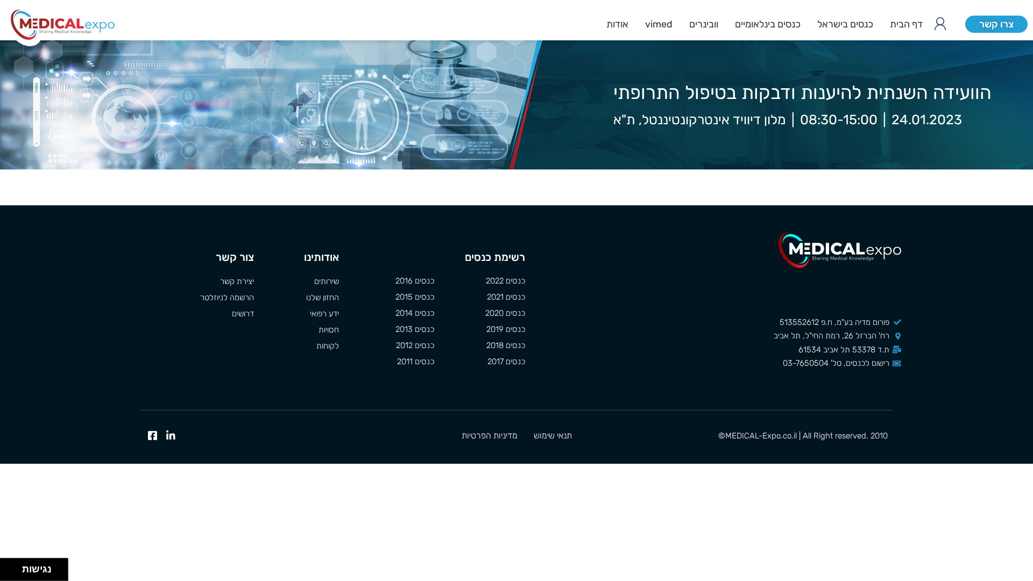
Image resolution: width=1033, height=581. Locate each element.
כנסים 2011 (415, 361)
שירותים (326, 281)
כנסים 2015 (414, 297)
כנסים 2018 (505, 345)
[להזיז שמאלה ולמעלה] (8, 567)
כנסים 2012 (415, 345)
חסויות (328, 330)
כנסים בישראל (845, 24)
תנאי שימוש (553, 435)
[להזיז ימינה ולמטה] (14, 573)
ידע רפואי (324, 313)
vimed (659, 24)
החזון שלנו (322, 297)
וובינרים (703, 24)
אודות (617, 24)
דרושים (243, 313)
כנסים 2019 (505, 329)
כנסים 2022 (505, 281)
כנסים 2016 (414, 281)
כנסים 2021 (506, 297)
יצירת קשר (237, 281)
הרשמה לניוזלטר (227, 297)
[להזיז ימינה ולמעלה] (14, 567)
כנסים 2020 (505, 313)
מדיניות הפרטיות (490, 435)
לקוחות (327, 346)
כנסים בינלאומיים (768, 24)
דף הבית (906, 24)
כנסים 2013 (414, 329)
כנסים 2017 (506, 361)
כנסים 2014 (414, 313)
